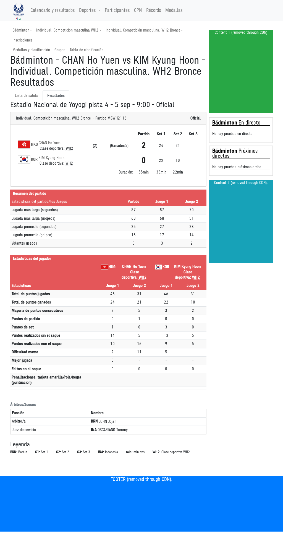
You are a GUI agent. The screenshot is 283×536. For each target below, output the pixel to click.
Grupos (59, 50)
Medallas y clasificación (31, 50)
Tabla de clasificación (86, 50)
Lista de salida (26, 95)
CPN (138, 10)
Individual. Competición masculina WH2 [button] (67, 30)
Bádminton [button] (20, 30)
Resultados (56, 95)
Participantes (117, 10)
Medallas (173, 10)
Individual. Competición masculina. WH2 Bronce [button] (143, 30)
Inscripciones (22, 40)
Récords (153, 10)
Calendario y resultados (52, 10)
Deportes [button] (87, 10)
